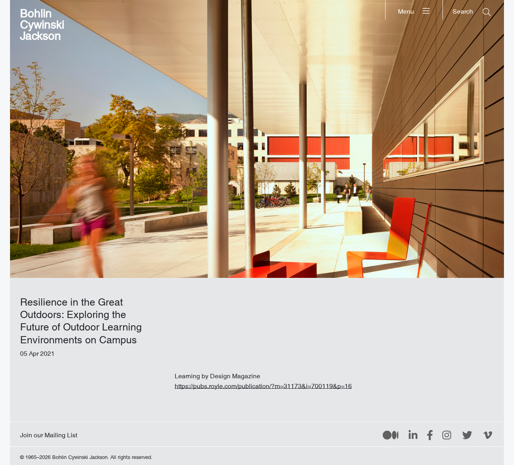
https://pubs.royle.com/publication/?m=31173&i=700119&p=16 (263, 384)
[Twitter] (467, 434)
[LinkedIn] (413, 434)
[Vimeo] (488, 434)
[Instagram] (447, 434)
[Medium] (390, 434)
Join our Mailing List (48, 433)
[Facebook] (430, 434)
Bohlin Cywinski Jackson (42, 22)
